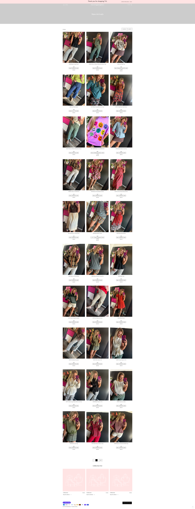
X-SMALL (92, 237)
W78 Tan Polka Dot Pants (97, 318)
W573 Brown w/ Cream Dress (73, 233)
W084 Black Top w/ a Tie (97, 401)
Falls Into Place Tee (121, 64)
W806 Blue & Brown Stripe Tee (97, 276)
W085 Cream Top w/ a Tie (121, 359)
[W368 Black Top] (121, 259)
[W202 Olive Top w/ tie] (97, 343)
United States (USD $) (125, 1)
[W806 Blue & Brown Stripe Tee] (97, 259)
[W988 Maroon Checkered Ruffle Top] (121, 426)
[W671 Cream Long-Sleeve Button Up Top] (74, 384)
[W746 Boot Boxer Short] (97, 216)
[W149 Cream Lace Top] (121, 384)
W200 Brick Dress (121, 318)
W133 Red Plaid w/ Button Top (97, 443)
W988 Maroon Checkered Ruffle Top (121, 443)
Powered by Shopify (74, 506)
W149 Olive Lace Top (74, 443)
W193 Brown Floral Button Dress (97, 191)
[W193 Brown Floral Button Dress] (97, 174)
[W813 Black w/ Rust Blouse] (74, 259)
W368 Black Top (121, 276)
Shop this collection (66, 494)
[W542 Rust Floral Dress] (121, 216)
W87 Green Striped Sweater (73, 318)
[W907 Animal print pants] (74, 343)
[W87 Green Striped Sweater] (74, 301)
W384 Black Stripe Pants (74, 64)
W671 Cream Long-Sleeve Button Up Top (74, 401)
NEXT (101, 460)
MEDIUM (74, 68)
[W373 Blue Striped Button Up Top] (97, 90)
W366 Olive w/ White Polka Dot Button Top (97, 64)
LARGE (77, 68)
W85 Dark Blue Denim (74, 106)
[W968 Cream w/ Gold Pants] (74, 174)
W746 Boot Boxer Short (97, 233)
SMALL (70, 68)
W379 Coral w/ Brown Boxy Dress (121, 191)
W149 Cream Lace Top (121, 401)
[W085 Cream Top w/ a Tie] (121, 343)
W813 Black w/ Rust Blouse (74, 276)
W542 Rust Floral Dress (121, 233)
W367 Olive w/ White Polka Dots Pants (74, 148)
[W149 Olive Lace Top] (74, 426)
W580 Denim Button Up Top (121, 148)
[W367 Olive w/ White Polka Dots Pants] (74, 131)
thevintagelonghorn (97, 5)
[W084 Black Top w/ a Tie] (97, 384)
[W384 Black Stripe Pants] (74, 47)
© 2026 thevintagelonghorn (67, 506)
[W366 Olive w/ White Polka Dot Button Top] (97, 47)
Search (131, 1)
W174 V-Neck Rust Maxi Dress (121, 106)
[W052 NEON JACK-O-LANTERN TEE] (97, 131)
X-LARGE (126, 68)
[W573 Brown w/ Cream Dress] (74, 216)
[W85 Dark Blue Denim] (74, 90)
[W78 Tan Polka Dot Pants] (97, 301)
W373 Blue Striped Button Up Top (97, 106)
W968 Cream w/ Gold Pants (73, 191)
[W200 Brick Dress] (121, 301)
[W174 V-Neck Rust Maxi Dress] (121, 90)
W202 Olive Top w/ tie (97, 359)
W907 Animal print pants (74, 359)
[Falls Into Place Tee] (121, 47)
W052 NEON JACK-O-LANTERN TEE (97, 148)
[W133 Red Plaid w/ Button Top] (97, 426)
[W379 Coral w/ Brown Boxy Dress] (121, 174)
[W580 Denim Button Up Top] (121, 131)
